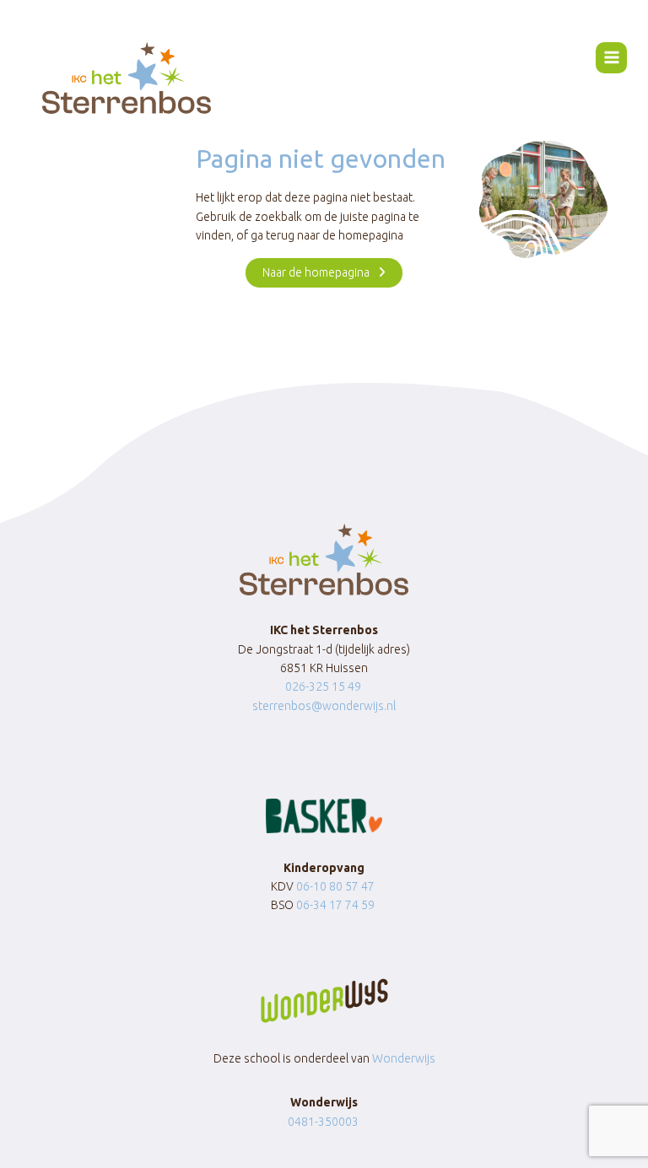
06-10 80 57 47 (335, 886)
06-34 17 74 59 (335, 905)
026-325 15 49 (323, 686)
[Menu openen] (611, 57)
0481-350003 (323, 1121)
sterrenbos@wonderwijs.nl (324, 706)
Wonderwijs (403, 1058)
